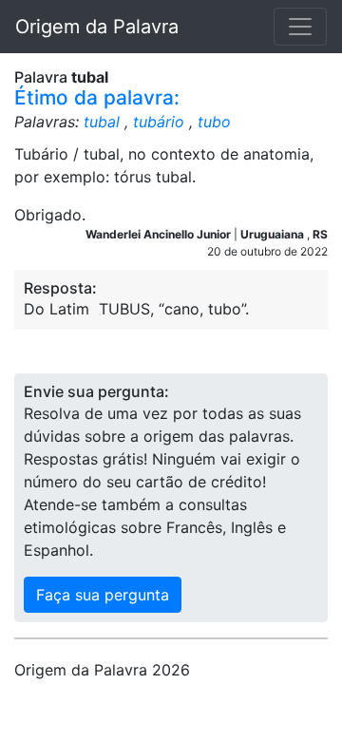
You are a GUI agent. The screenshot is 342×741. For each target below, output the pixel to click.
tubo (214, 121)
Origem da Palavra (97, 26)
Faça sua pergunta (102, 594)
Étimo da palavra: (97, 97)
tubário (158, 121)
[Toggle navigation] (300, 27)
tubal (102, 121)
